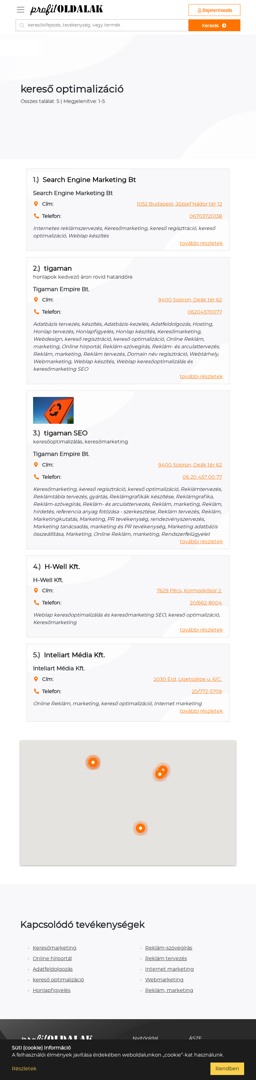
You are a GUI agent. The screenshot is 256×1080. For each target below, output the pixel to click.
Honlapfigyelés (52, 990)
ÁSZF (195, 1038)
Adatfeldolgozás (53, 969)
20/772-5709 (207, 691)
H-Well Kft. (62, 567)
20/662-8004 (206, 602)
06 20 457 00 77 (202, 477)
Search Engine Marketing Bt (89, 180)
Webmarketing (164, 979)
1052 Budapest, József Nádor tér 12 (179, 204)
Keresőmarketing (54, 948)
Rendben (227, 1068)
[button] (93, 762)
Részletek (24, 1068)
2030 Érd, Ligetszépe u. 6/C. (188, 679)
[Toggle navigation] (21, 10)
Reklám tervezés (166, 958)
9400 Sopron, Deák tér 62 (190, 299)
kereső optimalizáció (58, 979)
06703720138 (206, 216)
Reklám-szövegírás (168, 948)
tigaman (58, 268)
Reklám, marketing (169, 990)
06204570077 (205, 312)
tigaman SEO (66, 433)
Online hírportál (52, 958)
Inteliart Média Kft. (74, 655)
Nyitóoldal (145, 1038)
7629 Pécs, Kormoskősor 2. (189, 590)
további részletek (201, 243)
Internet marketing (169, 969)
